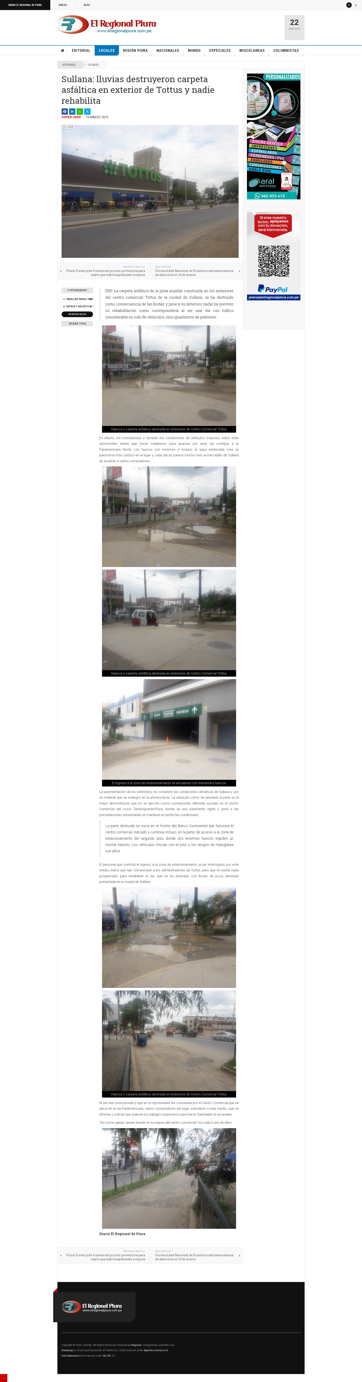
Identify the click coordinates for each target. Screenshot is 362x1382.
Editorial (81, 50)
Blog (87, 5)
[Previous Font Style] (64, 306)
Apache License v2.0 (156, 1350)
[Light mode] (349, 5)
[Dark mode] (356, 5)
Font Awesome (70, 1355)
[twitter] (87, 111)
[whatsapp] (80, 111)
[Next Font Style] (90, 306)
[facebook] (65, 111)
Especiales (220, 50)
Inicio (63, 50)
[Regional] (106, 24)
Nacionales (167, 50)
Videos (63, 5)
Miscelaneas (252, 50)
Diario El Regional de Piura (25, 5)
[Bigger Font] (90, 299)
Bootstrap (67, 1350)
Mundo (194, 50)
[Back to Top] (3, 1378)
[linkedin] (72, 111)
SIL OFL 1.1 (109, 1355)
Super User (71, 117)
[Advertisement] (231, 25)
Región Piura (135, 50)
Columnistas (286, 50)
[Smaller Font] (64, 299)
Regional (136, 1345)
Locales (107, 50)
